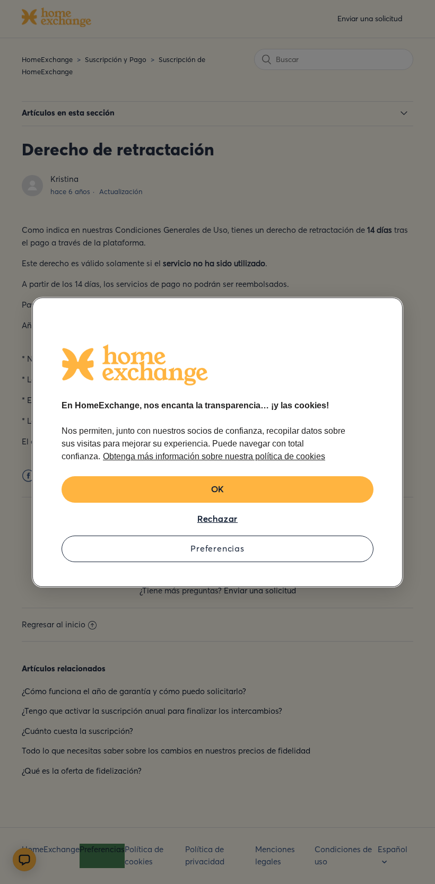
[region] (217, 442)
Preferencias (217, 548)
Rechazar (217, 518)
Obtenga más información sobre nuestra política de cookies (214, 456)
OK (217, 489)
